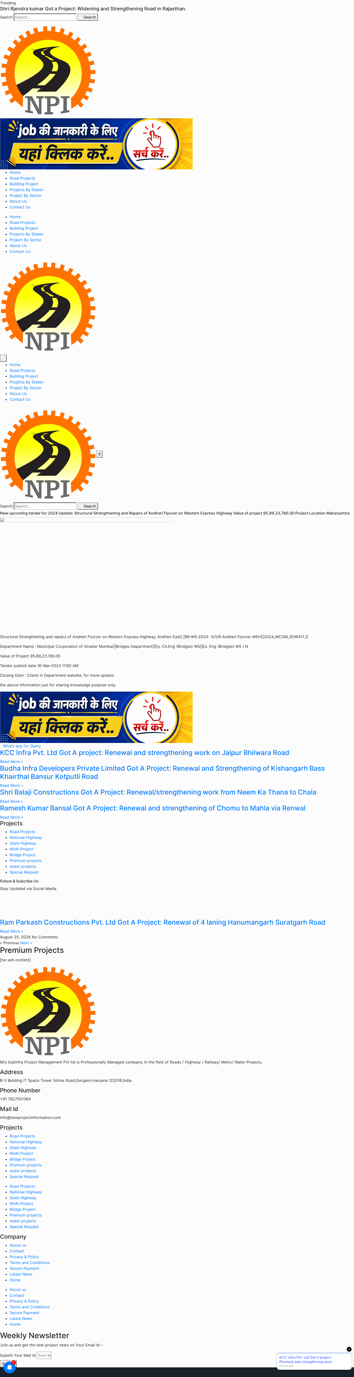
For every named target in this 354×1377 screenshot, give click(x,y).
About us (18, 1245)
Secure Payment (24, 1268)
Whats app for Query (22, 745)
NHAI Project (21, 849)
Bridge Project (23, 854)
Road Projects (22, 178)
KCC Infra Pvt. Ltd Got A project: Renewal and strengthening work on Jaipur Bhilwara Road (144, 753)
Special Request (24, 872)
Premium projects (26, 860)
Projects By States (26, 189)
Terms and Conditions (30, 1262)
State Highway (23, 843)
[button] (8, 2)
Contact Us (20, 207)
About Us (18, 201)
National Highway (26, 837)
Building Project (24, 183)
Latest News (21, 1274)
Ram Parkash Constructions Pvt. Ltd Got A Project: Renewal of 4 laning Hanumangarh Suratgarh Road (163, 922)
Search (6, 17)
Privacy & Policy (24, 1256)
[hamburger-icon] (3, 358)
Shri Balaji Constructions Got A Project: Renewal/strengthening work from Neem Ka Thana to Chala (158, 792)
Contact (17, 1251)
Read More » (11, 761)
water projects (23, 866)
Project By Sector (26, 195)
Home (15, 172)
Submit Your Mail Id (18, 1355)
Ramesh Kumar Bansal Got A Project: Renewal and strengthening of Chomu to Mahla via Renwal (153, 808)
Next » (26, 942)
